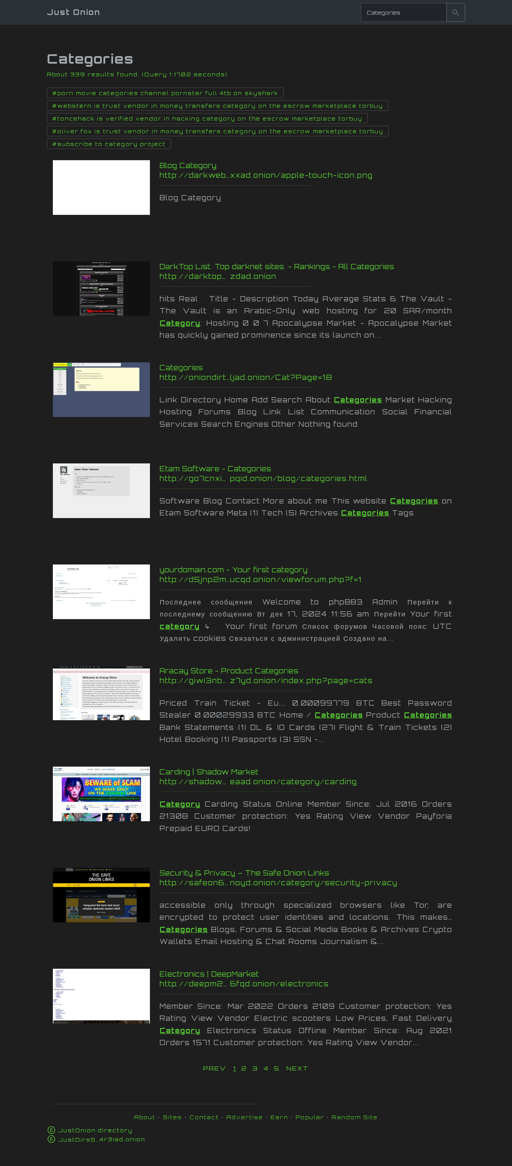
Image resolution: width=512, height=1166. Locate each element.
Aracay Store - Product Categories (229, 671)
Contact (204, 1117)
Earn (279, 1117)
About (145, 1117)
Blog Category (188, 165)
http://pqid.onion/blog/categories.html (306, 478)
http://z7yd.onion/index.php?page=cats (311, 680)
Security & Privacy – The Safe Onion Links (244, 873)
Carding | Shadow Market (209, 772)
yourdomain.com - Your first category (234, 570)
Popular (310, 1117)
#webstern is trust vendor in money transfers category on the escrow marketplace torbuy (217, 106)
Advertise (244, 1117)
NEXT (297, 1068)
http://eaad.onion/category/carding (311, 781)
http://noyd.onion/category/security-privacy (311, 883)
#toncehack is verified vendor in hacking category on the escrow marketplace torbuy (207, 119)
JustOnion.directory (95, 1130)
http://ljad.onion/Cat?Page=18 (304, 377)
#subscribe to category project (109, 144)
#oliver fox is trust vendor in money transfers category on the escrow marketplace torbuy (217, 131)
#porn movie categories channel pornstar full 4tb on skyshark (165, 93)
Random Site (355, 1117)
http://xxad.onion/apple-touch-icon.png (304, 175)
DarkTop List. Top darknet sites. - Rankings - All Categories (277, 266)
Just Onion (73, 12)
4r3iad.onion (101, 1139)
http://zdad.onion (303, 276)
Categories (181, 367)
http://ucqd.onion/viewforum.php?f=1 (311, 579)
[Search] (455, 12)
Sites (172, 1117)
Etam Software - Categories (215, 469)
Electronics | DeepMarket (209, 974)
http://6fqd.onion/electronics (311, 984)
